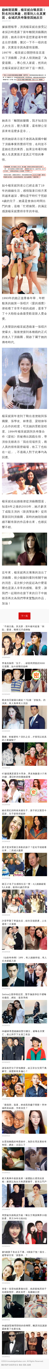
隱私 (25, 1365)
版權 (29, 1365)
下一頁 (24, 616)
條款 (20, 1365)
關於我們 (5, 1365)
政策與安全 (13, 1365)
